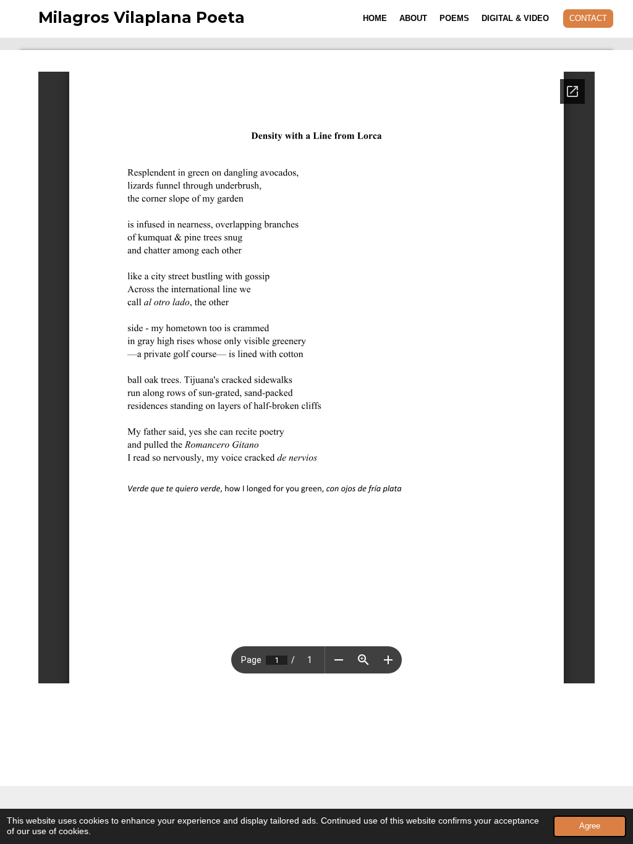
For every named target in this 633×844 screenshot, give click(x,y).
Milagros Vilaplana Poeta (141, 17)
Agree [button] (589, 826)
